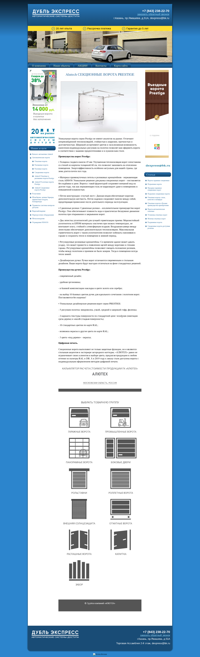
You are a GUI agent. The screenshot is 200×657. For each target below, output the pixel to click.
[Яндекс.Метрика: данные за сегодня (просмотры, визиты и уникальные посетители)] (100, 654)
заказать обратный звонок (153, 14)
